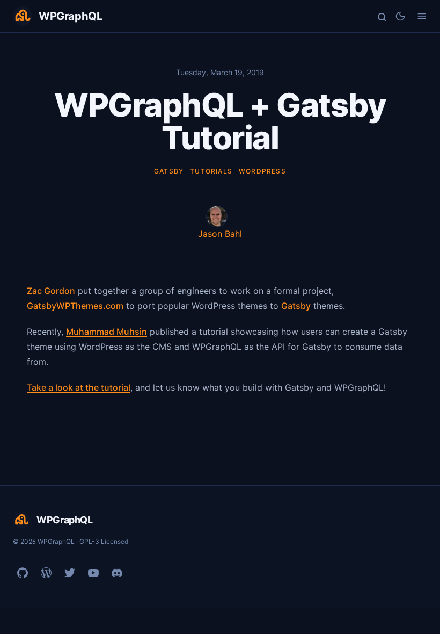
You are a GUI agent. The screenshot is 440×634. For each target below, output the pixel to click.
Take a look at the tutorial (78, 387)
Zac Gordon (51, 290)
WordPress (262, 171)
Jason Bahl (220, 233)
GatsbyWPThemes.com (75, 305)
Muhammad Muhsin (106, 331)
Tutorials (211, 171)
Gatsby (169, 171)
